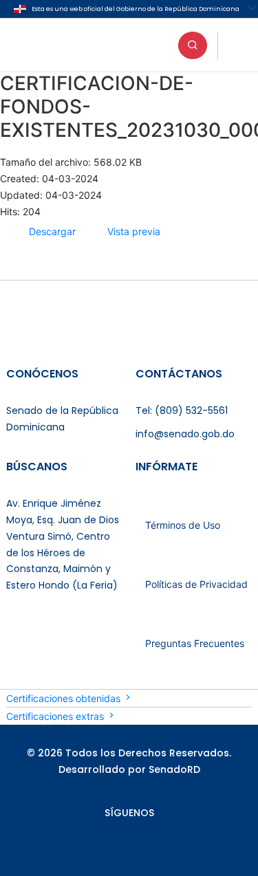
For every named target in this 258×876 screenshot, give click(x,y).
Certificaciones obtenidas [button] (64, 698)
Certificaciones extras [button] (56, 716)
